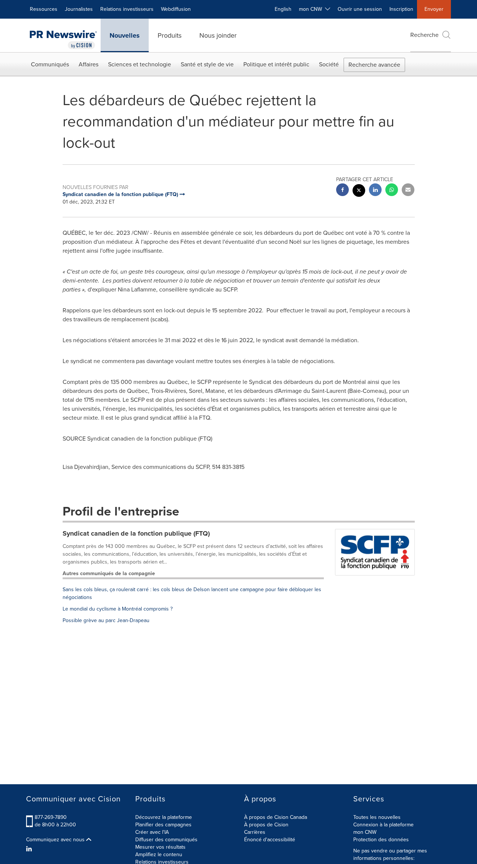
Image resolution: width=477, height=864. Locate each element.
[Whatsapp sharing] (391, 190)
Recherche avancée (374, 64)
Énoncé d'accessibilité (269, 839)
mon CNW (364, 832)
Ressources (43, 9)
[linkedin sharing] (375, 190)
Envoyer (433, 9)
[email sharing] (408, 190)
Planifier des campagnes (163, 825)
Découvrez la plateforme (163, 817)
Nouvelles (125, 35)
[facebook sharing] (342, 190)
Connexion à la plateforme (383, 825)
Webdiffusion (176, 9)
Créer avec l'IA (152, 832)
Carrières (254, 832)
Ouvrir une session (360, 9)
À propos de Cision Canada (275, 817)
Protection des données (381, 839)
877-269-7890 (51, 817)
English (283, 9)
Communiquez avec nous (56, 839)
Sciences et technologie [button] (139, 64)
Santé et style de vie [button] (207, 64)
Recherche (424, 35)
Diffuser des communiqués (166, 839)
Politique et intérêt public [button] (276, 64)
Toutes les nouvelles (377, 817)
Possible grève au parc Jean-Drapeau (106, 620)
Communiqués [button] (50, 64)
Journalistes (79, 9)
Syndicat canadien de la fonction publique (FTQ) (136, 533)
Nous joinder (218, 35)
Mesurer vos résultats (160, 847)
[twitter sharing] (359, 191)
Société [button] (329, 64)
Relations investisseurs (127, 9)
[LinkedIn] (30, 849)
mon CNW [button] (312, 9)
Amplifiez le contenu (158, 854)
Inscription (401, 9)
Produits (169, 35)
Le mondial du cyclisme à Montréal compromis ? (118, 609)
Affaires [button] (88, 64)
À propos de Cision (266, 825)
